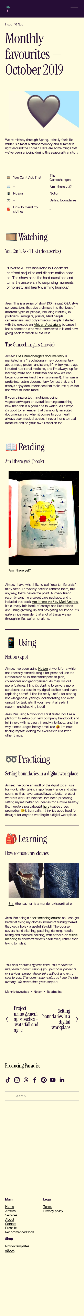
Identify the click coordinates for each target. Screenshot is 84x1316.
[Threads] (26, 1080)
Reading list (54, 992)
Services (11, 1215)
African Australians (47, 324)
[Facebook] (35, 1080)
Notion (43, 668)
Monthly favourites (17, 992)
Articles (10, 1211)
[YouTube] (53, 1080)
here (46, 806)
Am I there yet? (20, 570)
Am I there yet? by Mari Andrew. (55, 602)
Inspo (8, 24)
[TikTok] (8, 1080)
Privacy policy (53, 1211)
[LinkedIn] (62, 1080)
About (9, 1219)
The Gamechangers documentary (39, 356)
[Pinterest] (44, 1080)
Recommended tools (19, 1232)
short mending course (45, 918)
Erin (11, 904)
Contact (10, 1224)
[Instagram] (17, 1080)
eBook (9, 1250)
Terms (47, 1207)
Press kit (11, 1228)
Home (9, 1207)
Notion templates (17, 1246)
